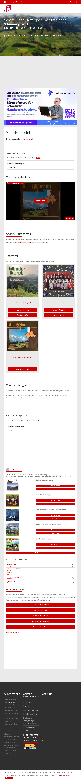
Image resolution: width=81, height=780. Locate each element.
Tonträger (73, 17)
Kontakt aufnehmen (30, 714)
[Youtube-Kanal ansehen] (75, 2)
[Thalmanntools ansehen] (40, 106)
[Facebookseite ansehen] (70, 2)
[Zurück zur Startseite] (7, 8)
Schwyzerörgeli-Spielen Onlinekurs (30, 721)
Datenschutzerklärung (64, 775)
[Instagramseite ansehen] (73, 2)
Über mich (26, 706)
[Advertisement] (40, 72)
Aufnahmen (52, 17)
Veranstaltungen (63, 17)
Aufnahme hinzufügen (26, 242)
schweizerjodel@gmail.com (16, 2)
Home (14, 17)
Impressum (27, 702)
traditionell (28, 138)
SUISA (38, 157)
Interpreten (20, 17)
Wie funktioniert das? (13, 632)
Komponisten (30, 17)
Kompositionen (42, 17)
